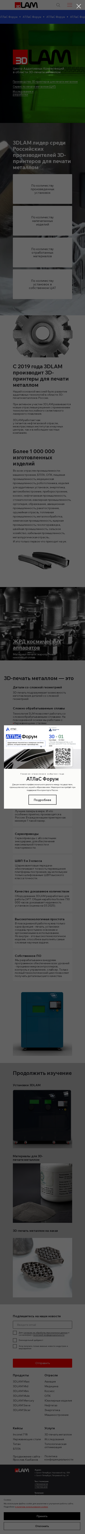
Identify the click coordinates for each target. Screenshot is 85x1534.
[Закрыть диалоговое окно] (79, 6)
